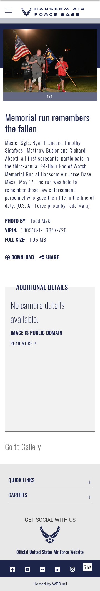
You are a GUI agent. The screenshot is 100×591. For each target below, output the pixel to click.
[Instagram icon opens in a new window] (72, 569)
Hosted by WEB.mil (50, 584)
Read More (22, 343)
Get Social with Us (50, 520)
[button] (9, 11)
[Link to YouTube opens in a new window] (27, 569)
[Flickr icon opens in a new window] (42, 569)
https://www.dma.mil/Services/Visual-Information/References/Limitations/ (44, 421)
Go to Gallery (23, 446)
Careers (17, 495)
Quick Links (21, 480)
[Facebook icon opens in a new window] (12, 569)
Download (22, 257)
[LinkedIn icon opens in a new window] (57, 569)
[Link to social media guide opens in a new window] (87, 567)
